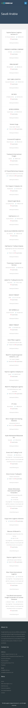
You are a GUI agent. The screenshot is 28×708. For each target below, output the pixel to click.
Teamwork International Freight (14, 155)
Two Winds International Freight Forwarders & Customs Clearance (14, 597)
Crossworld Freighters (14, 139)
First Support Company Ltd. (14, 186)
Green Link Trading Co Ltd (14, 452)
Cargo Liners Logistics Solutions (14, 518)
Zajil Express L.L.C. (14, 216)
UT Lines (14, 404)
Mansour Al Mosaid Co (14, 531)
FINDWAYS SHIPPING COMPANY (14, 49)
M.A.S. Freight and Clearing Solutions (14, 420)
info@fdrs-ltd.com (5, 670)
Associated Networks (6, 690)
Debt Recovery (4, 686)
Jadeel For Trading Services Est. (14, 280)
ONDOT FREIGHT (14, 325)
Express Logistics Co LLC (14, 557)
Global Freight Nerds (14, 201)
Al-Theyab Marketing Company (14, 171)
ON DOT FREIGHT (14, 295)
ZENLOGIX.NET (14, 64)
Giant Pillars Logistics (14, 340)
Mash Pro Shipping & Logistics (14, 387)
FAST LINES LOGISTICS (14, 79)
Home (2, 681)
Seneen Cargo (14, 124)
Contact (3, 692)
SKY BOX (14, 94)
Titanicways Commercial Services (14, 264)
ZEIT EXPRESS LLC (14, 310)
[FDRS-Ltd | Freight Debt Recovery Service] (8, 3)
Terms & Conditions (5, 688)
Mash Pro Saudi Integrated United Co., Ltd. (14, 356)
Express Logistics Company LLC (14, 372)
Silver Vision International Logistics (14, 573)
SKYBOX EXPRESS (14, 109)
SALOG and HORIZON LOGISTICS (14, 231)
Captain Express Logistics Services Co (14, 33)
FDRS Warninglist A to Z (6, 683)
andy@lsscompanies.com (7, 672)
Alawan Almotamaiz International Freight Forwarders (14, 491)
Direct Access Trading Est (14, 474)
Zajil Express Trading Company (14, 246)
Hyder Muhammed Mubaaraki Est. (14, 436)
